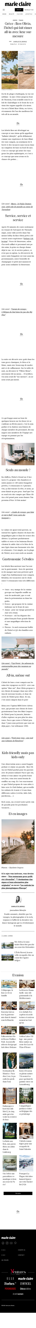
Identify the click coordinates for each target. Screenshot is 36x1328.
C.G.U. (4, 1250)
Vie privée (5, 1260)
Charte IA (21, 1250)
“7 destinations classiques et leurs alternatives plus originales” (17, 882)
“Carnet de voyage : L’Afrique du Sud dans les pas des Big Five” (17, 312)
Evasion (18, 975)
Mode (4, 14)
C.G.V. (3, 1255)
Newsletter (29, 10)
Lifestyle (28, 14)
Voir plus (18, 1193)
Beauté (11, 14)
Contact (21, 1255)
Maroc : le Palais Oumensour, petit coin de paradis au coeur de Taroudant (17, 206)
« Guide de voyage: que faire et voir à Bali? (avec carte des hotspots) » (18, 515)
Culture (20, 14)
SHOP (19, 10)
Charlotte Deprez (20, 41)
